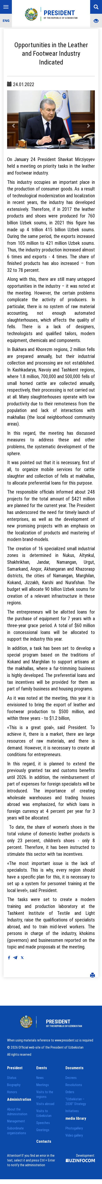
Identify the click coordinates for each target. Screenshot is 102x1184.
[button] (13, 119)
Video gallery (74, 1135)
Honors (12, 1092)
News (40, 1078)
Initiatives (72, 1111)
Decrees (71, 1078)
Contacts (43, 1141)
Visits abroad (45, 1104)
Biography (13, 1085)
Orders (69, 1092)
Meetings (42, 1085)
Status (11, 1078)
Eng (6, 20)
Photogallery (74, 1128)
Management (16, 1121)
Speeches (43, 1123)
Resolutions (73, 1085)
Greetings (42, 1130)
